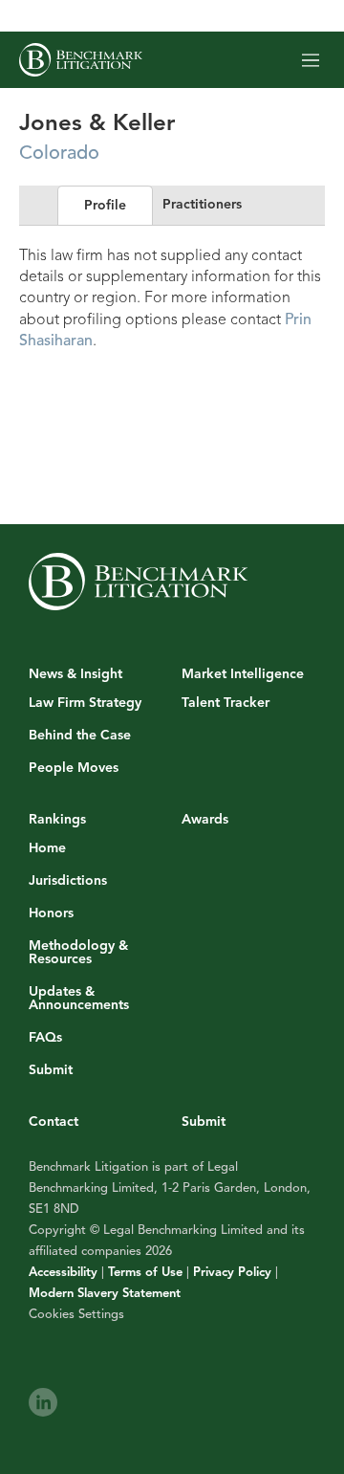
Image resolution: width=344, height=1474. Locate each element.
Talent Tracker (225, 703)
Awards (205, 819)
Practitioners (202, 204)
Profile (105, 205)
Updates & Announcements (79, 998)
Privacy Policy (232, 1272)
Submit (51, 1070)
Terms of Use (145, 1272)
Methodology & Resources (78, 952)
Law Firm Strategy (85, 703)
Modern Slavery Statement (105, 1293)
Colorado (59, 153)
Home (47, 848)
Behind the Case (80, 735)
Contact (53, 1121)
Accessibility (63, 1272)
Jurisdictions (68, 881)
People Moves (73, 768)
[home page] (80, 60)
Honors (51, 913)
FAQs (45, 1038)
